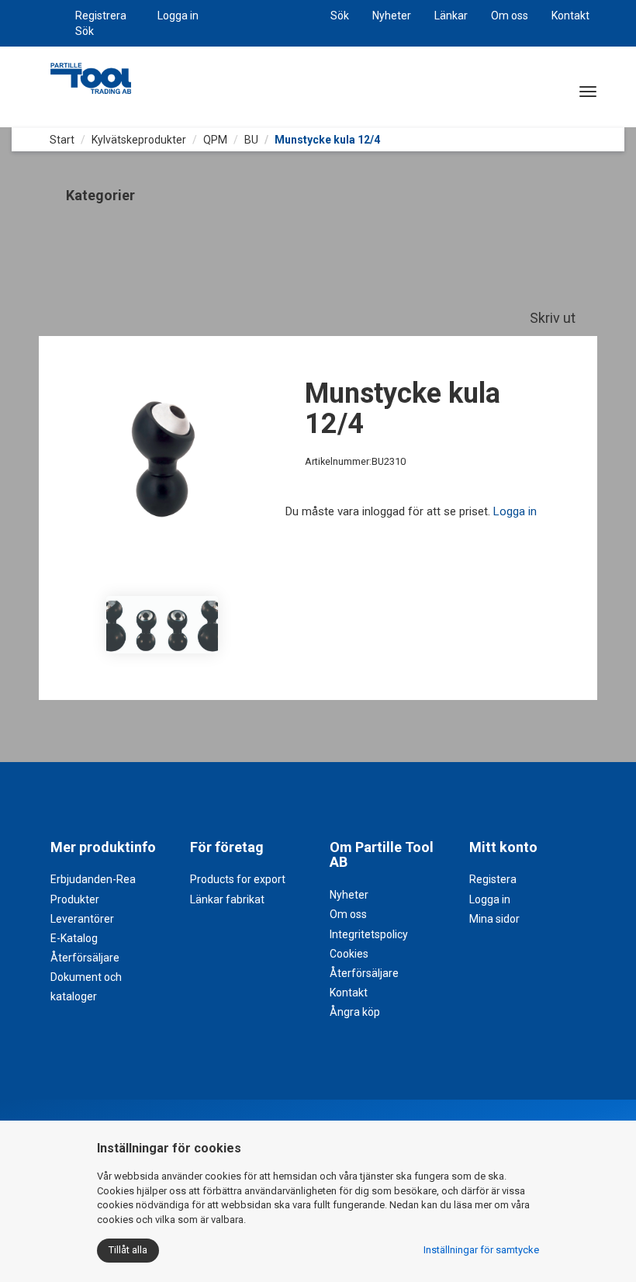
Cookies (349, 954)
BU (251, 139)
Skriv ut (554, 318)
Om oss (509, 15)
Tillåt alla (128, 1250)
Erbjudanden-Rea (93, 879)
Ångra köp (355, 1012)
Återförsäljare (84, 957)
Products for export (237, 879)
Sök (84, 31)
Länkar (451, 15)
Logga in (178, 15)
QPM (215, 139)
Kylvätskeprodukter (139, 139)
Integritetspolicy (369, 934)
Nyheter (391, 15)
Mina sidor (494, 919)
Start (60, 139)
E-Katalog (74, 938)
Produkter (74, 899)
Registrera (100, 15)
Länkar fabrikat (227, 899)
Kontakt (570, 15)
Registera (493, 879)
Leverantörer (82, 919)
